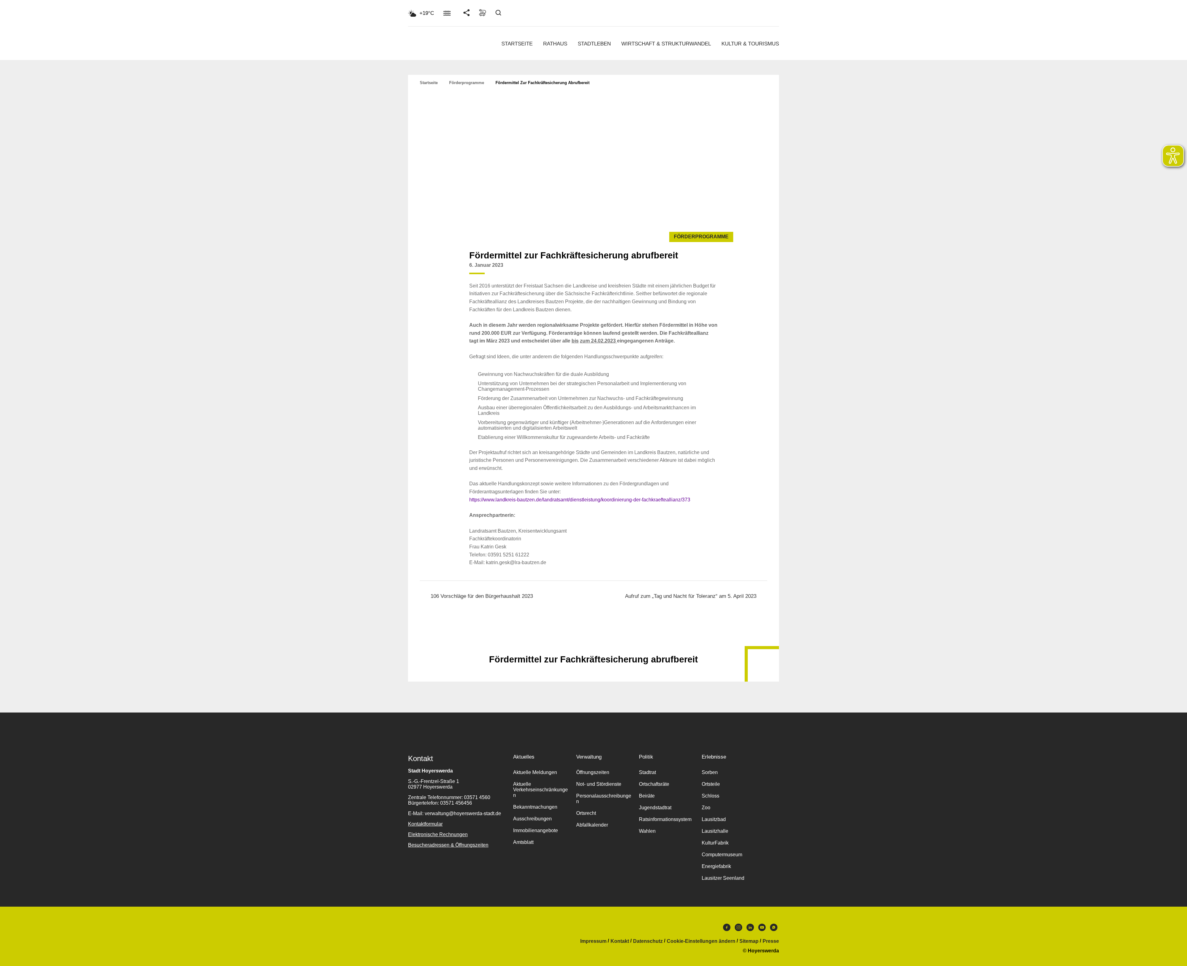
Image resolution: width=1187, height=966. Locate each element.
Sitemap (749, 941)
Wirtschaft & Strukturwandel (666, 44)
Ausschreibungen (532, 818)
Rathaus (555, 44)
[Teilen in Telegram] (723, 267)
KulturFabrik (715, 842)
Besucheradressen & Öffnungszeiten (448, 845)
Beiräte (647, 795)
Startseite (517, 44)
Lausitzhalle (715, 831)
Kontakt (620, 941)
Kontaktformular (425, 824)
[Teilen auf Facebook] (688, 270)
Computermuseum (722, 854)
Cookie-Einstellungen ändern (701, 941)
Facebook (726, 929)
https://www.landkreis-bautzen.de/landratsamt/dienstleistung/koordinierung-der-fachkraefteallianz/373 (579, 499)
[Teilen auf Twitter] (700, 270)
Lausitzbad (714, 819)
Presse (771, 941)
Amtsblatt (523, 842)
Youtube (762, 929)
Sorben (710, 772)
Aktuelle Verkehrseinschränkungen (540, 789)
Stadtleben (594, 44)
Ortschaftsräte (654, 784)
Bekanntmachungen (535, 807)
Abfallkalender (592, 825)
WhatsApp (773, 929)
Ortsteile (711, 784)
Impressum (593, 941)
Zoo (706, 807)
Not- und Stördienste (598, 784)
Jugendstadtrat (655, 807)
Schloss (710, 795)
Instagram (738, 929)
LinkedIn (750, 929)
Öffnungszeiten (592, 772)
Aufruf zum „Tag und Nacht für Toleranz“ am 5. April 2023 (690, 596)
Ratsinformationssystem (665, 819)
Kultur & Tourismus (750, 44)
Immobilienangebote (535, 830)
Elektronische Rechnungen (438, 834)
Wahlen (647, 831)
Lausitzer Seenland (723, 878)
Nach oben (593, 644)
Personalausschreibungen (603, 798)
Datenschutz (648, 941)
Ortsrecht (586, 813)
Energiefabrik (716, 866)
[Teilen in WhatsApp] (711, 270)
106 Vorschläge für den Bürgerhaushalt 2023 (482, 596)
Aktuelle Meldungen (535, 772)
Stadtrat (647, 772)
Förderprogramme (466, 82)
